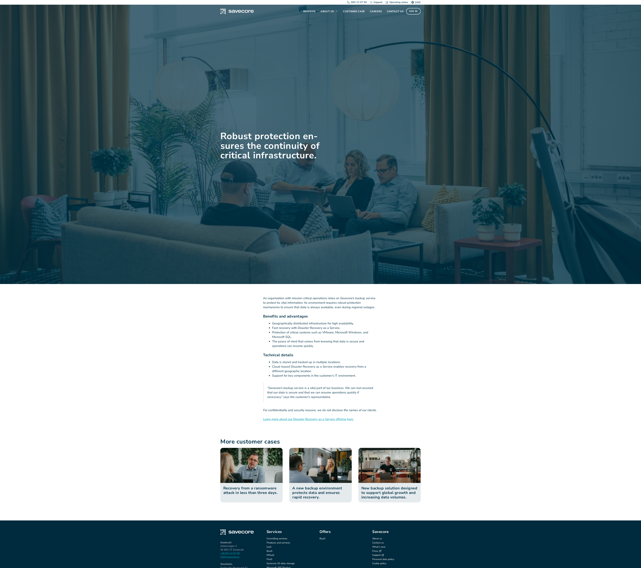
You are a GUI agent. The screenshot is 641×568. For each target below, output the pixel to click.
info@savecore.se (229, 556)
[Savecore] (237, 11)
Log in (413, 11)
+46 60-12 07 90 (230, 553)
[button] (337, 11)
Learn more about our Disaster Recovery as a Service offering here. (308, 419)
